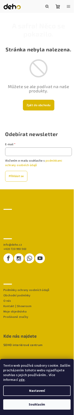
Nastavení (37, 390)
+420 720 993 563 (14, 249)
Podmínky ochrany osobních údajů (26, 290)
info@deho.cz (12, 245)
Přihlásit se (16, 176)
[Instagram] (19, 258)
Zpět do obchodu (39, 105)
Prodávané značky (15, 317)
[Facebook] (8, 258)
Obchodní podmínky (17, 295)
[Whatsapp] (29, 258)
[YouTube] (40, 258)
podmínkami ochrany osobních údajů (33, 163)
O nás (7, 301)
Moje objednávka (15, 311)
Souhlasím (37, 404)
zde (22, 379)
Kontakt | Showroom (17, 306)
